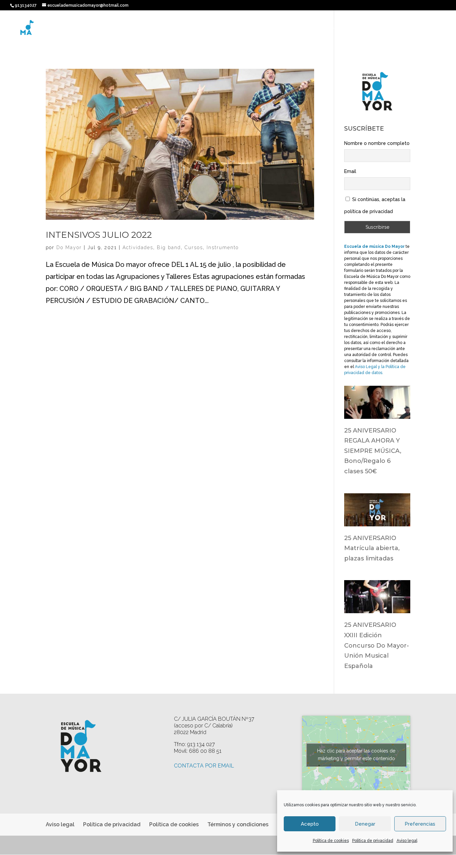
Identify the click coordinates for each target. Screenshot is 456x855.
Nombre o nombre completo (377, 143)
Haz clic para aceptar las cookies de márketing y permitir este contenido (356, 754)
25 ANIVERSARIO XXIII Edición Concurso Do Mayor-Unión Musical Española (376, 645)
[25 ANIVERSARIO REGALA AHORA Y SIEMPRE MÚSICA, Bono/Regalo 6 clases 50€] (377, 413)
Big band (169, 247)
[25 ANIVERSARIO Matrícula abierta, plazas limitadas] (377, 520)
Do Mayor (69, 247)
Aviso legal (407, 840)
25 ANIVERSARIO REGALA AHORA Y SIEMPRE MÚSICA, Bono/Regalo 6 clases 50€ (372, 451)
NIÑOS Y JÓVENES (291, 30)
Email (350, 171)
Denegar (365, 824)
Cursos (194, 247)
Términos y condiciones (237, 824)
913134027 (26, 5)
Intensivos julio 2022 (99, 234)
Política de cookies (331, 840)
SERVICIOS (362, 30)
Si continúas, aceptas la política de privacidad (374, 205)
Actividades (138, 247)
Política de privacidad (372, 840)
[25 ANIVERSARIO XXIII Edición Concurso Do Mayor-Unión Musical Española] (377, 607)
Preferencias (420, 824)
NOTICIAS (399, 30)
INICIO (220, 30)
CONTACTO (432, 30)
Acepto (310, 824)
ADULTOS (330, 30)
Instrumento (223, 247)
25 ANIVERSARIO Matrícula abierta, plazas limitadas (372, 548)
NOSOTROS (249, 30)
